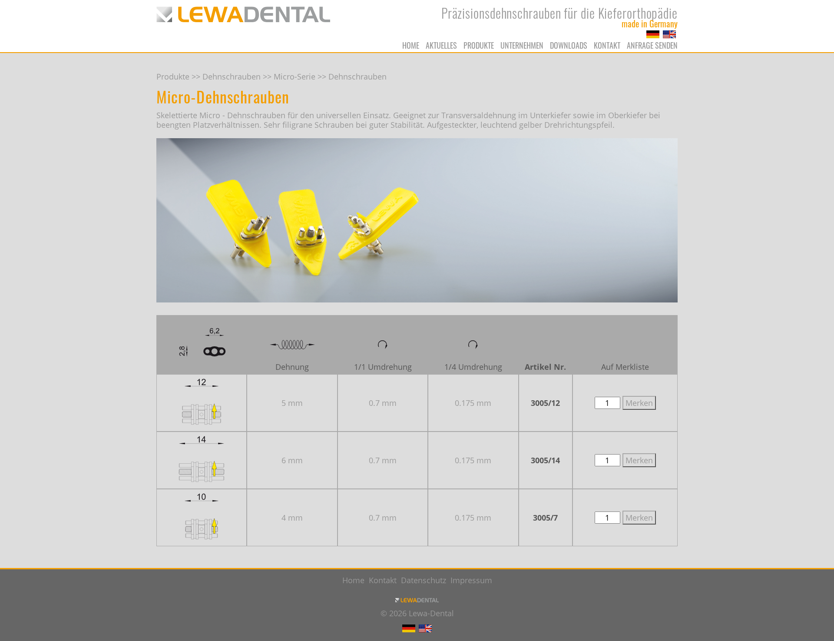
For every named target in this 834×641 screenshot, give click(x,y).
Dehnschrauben (231, 76)
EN (669, 34)
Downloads (568, 45)
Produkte (478, 45)
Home (410, 45)
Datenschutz (423, 580)
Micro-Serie (294, 76)
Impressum (471, 580)
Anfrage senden (652, 45)
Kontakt (607, 45)
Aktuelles (441, 45)
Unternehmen (521, 45)
